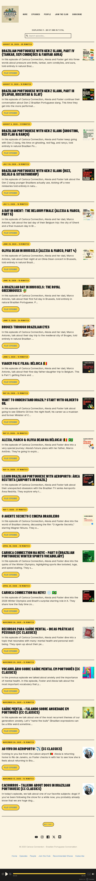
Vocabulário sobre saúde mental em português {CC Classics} (41, 670)
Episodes (35, 14)
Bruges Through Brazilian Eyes (26, 327)
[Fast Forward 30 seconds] (10, 874)
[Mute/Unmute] (93, 874)
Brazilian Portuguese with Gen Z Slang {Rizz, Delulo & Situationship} (36, 172)
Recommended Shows (63, 856)
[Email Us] (59, 836)
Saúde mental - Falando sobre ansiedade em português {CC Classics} (35, 710)
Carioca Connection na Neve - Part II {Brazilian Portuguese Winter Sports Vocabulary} (38, 554)
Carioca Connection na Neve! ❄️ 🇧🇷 (29, 592)
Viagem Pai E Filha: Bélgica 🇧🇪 (25, 363)
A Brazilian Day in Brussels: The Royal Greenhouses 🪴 (31, 289)
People (47, 14)
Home (25, 14)
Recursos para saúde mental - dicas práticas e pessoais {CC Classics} (38, 631)
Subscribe (77, 14)
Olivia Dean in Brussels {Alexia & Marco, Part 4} (39, 250)
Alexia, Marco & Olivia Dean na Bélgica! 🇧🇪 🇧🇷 (37, 439)
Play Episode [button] (10, 73)
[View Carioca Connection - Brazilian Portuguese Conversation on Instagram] (42, 837)
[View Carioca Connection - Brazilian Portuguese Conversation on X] (53, 837)
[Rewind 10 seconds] (3, 874)
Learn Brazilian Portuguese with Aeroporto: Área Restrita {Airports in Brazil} (41, 478)
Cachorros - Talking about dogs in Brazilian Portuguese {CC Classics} (36, 787)
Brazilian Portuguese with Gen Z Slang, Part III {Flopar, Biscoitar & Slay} (38, 92)
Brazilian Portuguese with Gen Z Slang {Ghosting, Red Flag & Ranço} (40, 132)
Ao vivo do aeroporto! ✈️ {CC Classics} (32, 748)
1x (89, 874)
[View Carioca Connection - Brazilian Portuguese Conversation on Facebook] (48, 837)
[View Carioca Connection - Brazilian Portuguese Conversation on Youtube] (36, 837)
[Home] (10, 14)
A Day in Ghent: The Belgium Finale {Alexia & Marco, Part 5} (41, 212)
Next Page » (48, 824)
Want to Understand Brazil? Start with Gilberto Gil (40, 401)
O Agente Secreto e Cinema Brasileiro (30, 516)
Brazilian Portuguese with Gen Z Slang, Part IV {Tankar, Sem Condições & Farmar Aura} (38, 52)
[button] (49, 873)
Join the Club (61, 14)
